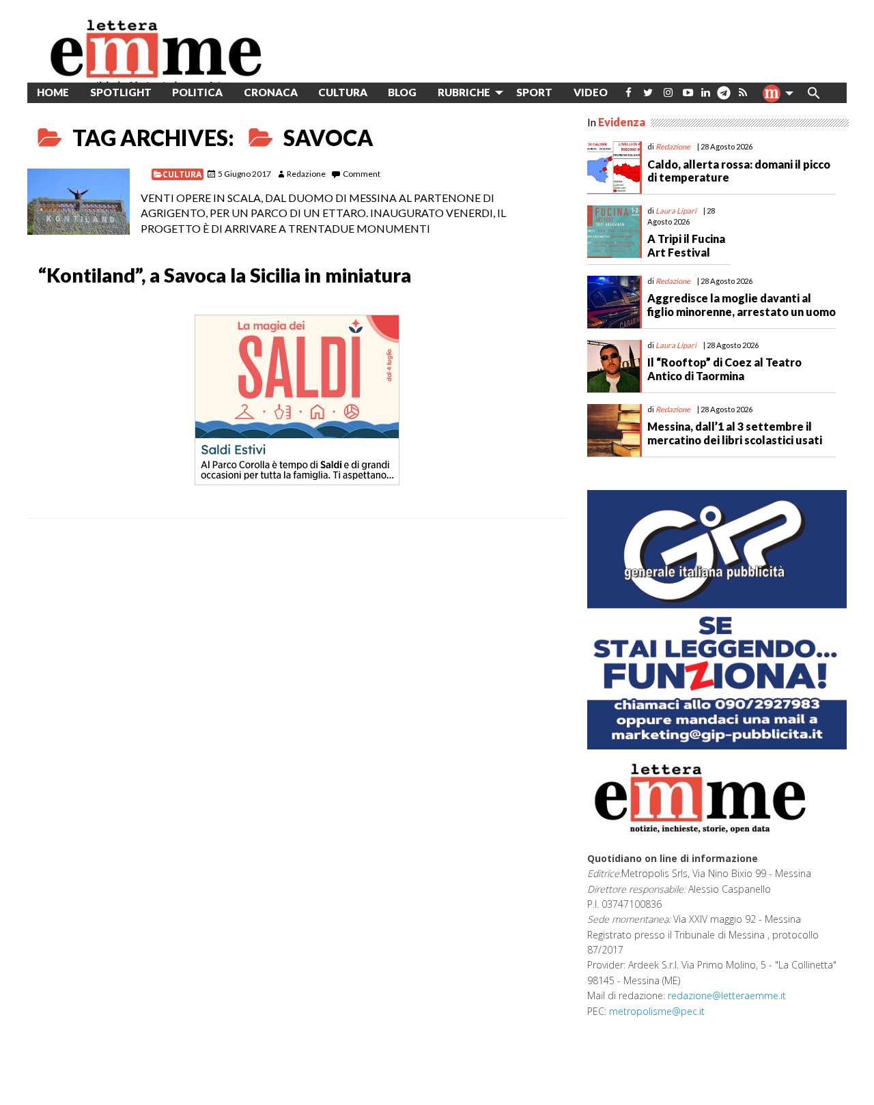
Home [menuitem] (53, 92)
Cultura (182, 174)
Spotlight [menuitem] (121, 92)
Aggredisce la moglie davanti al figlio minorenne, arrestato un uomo (741, 304)
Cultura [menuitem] (342, 92)
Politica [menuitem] (197, 92)
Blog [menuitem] (402, 92)
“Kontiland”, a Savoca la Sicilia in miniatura (224, 275)
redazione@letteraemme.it (727, 995)
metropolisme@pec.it (657, 1011)
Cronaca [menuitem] (271, 92)
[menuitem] (628, 92)
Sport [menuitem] (534, 92)
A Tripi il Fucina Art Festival (686, 245)
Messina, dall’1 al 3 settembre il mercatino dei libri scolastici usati (734, 433)
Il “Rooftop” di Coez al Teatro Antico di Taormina (724, 369)
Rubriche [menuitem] (464, 92)
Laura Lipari (676, 210)
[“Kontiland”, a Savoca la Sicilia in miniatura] (78, 202)
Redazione (306, 174)
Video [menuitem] (591, 92)
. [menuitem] (723, 98)
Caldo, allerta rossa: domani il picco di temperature (738, 171)
